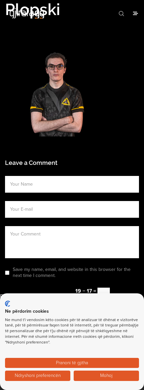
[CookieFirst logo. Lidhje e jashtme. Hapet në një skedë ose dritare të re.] (7, 304)
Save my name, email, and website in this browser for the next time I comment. (72, 272)
